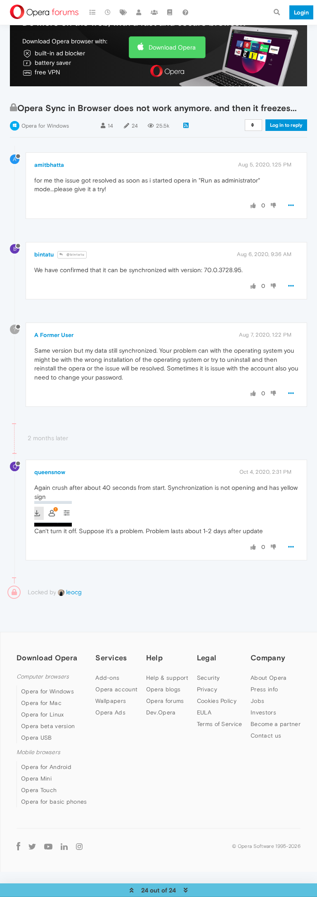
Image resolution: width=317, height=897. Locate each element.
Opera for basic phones (54, 801)
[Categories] (92, 12)
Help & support (167, 677)
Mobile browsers (38, 752)
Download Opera (172, 47)
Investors (263, 712)
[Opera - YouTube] (48, 846)
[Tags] (123, 12)
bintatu (44, 254)
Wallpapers (110, 701)
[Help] (185, 12)
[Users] (139, 12)
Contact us (266, 735)
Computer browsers (43, 676)
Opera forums (165, 701)
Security (208, 677)
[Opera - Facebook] (18, 846)
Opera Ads (110, 712)
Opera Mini (36, 778)
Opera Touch (39, 790)
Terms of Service (219, 724)
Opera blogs (163, 689)
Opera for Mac (41, 703)
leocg (73, 592)
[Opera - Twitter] (32, 846)
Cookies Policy (217, 701)
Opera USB (36, 737)
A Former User (53, 335)
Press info (264, 689)
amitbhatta (49, 164)
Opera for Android (46, 767)
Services (111, 657)
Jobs (257, 701)
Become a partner (275, 724)
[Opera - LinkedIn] (64, 846)
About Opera (268, 677)
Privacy (207, 689)
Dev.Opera (161, 712)
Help (154, 657)
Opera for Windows (45, 126)
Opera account (116, 689)
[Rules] (170, 12)
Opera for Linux (42, 714)
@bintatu (75, 254)
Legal (207, 657)
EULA (204, 712)
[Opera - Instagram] (79, 846)
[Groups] (154, 12)
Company (268, 657)
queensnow (49, 472)
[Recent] (108, 12)
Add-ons (107, 677)
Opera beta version (48, 726)
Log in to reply (286, 125)
